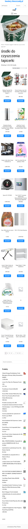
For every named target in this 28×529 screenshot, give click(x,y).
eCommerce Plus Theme (14, 526)
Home (2, 44)
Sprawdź (7, 100)
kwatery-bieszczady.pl (14, 1)
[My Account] (13, 10)
